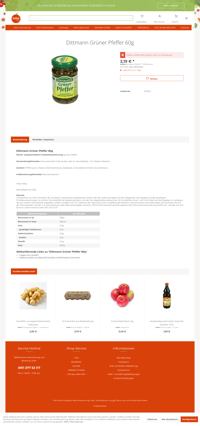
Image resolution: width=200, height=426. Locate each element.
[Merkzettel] (142, 16)
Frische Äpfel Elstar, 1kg (122, 321)
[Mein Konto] (160, 16)
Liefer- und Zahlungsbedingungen (123, 374)
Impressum (123, 362)
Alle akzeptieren (169, 419)
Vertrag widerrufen (76, 374)
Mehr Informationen (73, 422)
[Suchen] (130, 18)
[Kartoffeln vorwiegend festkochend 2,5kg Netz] (33, 296)
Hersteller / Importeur (43, 139)
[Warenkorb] (176, 16)
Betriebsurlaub (124, 358)
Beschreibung (20, 139)
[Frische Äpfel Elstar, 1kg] (122, 296)
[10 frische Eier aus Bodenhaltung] (78, 296)
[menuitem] (81, 18)
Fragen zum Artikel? (29, 255)
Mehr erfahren (171, 5)
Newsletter (76, 362)
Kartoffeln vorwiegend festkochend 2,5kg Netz (33, 323)
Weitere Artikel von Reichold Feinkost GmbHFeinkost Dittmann (49, 257)
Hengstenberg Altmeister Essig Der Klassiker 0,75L (167, 323)
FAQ (76, 358)
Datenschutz (124, 370)
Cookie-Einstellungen (123, 378)
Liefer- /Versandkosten (99, 400)
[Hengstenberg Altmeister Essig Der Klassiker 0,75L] (167, 296)
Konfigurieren (189, 419)
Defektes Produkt (76, 370)
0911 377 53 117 (29, 368)
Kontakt (76, 366)
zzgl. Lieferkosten (136, 67)
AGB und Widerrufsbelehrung (123, 366)
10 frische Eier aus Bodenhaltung (77, 321)
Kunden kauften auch (24, 271)
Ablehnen (152, 419)
